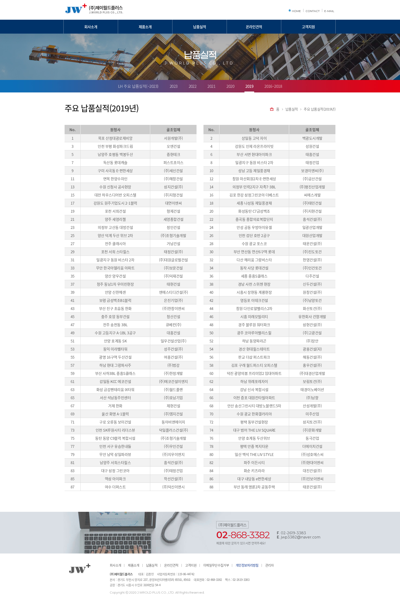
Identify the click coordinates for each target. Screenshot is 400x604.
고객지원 (308, 26)
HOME (296, 11)
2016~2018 (273, 86)
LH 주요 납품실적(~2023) (138, 86)
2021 (211, 86)
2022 (193, 86)
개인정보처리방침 (247, 565)
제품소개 (145, 26)
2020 (230, 86)
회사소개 (90, 26)
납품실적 (199, 26)
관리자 (269, 565)
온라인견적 (254, 26)
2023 (174, 86)
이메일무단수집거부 (216, 565)
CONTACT (313, 11)
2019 (249, 86)
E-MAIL (329, 11)
